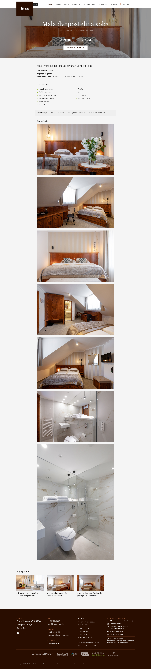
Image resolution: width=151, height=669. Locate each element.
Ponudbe (102, 4)
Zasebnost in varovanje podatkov (67, 664)
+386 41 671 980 (57, 113)
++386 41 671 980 (53, 621)
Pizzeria (76, 4)
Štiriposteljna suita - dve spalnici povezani (57, 594)
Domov (59, 31)
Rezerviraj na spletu (97, 113)
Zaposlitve (85, 637)
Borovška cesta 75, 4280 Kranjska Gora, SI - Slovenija (28, 624)
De (128, 4)
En (124, 4)
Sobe (50, 4)
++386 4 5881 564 (54, 632)
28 (83, 664)
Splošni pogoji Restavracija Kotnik (87, 646)
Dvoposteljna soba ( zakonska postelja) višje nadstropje (89, 594)
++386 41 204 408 (54, 643)
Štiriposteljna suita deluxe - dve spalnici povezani (28, 594)
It (132, 4)
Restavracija (62, 4)
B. (25, 633)
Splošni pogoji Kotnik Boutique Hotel (88, 642)
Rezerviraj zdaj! (74, 47)
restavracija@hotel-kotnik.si (58, 635)
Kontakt (114, 4)
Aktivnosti (89, 4)
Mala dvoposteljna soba (83, 31)
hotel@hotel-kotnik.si (76, 113)
